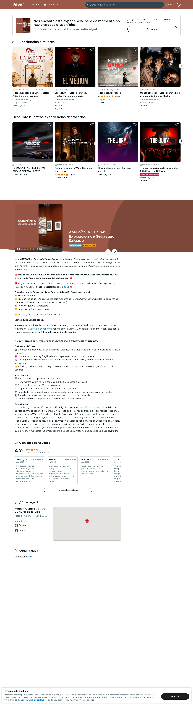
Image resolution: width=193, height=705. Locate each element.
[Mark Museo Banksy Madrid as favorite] (134, 49)
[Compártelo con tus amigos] (108, 251)
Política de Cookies (73, 697)
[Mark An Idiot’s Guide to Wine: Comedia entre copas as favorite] (92, 124)
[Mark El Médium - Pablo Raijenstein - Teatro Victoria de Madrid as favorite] (92, 49)
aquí (66, 287)
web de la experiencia (40, 329)
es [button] (170, 5)
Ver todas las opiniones (68, 490)
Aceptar (175, 696)
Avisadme (152, 29)
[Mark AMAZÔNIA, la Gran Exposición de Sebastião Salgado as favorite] (114, 251)
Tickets (151, 250)
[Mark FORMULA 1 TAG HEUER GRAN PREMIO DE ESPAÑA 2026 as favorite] (49, 124)
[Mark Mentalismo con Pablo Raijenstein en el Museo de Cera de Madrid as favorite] (177, 49)
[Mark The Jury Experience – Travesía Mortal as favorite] (134, 124)
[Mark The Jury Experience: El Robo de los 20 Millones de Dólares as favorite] (177, 124)
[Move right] (181, 66)
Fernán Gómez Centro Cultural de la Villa (30, 510)
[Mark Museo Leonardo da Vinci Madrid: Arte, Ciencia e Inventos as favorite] (49, 49)
